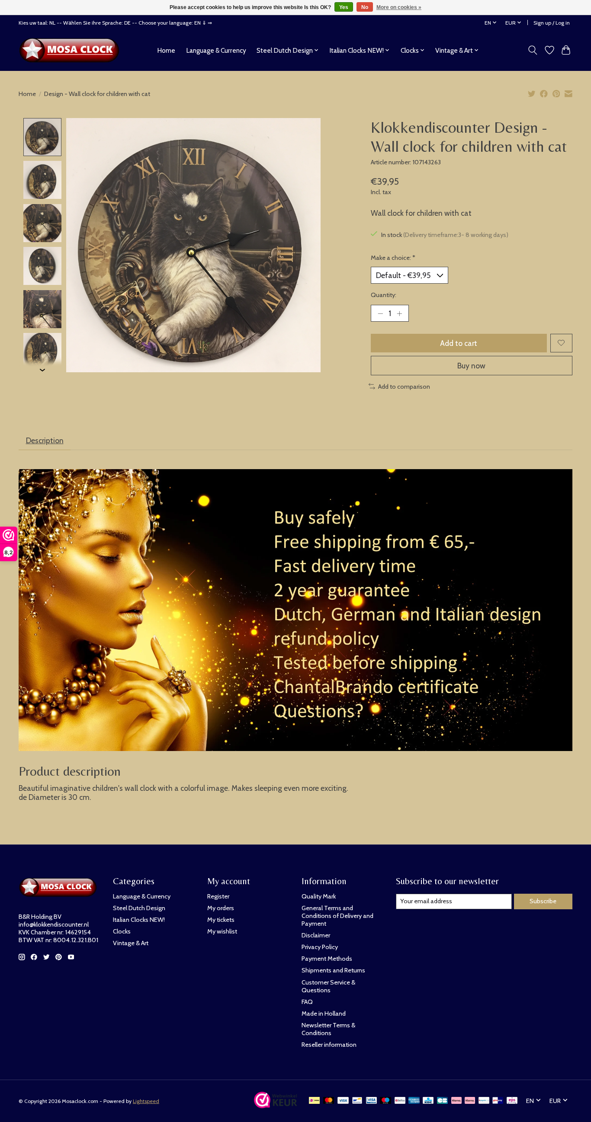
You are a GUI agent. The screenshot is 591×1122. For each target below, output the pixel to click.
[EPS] (512, 1101)
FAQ (307, 1002)
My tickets (220, 920)
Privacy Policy (320, 947)
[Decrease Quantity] (380, 313)
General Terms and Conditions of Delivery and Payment (337, 915)
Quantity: (383, 295)
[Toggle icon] (533, 50)
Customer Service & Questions (328, 986)
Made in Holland (324, 1013)
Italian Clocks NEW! (139, 920)
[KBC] (428, 1101)
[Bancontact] (357, 1101)
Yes (343, 7)
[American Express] (414, 1101)
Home (166, 50)
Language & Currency (216, 50)
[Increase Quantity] (399, 313)
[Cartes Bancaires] (442, 1101)
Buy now (471, 365)
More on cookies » (398, 7)
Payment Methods (327, 958)
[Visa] (343, 1101)
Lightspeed (146, 1101)
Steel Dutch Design (139, 908)
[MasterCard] (328, 1101)
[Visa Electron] (371, 1101)
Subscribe (543, 901)
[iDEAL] (314, 1101)
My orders (220, 908)
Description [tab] (45, 440)
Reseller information (329, 1044)
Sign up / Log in (551, 22)
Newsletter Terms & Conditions (328, 1029)
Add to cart (458, 343)
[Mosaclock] (72, 50)
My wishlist (222, 931)
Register (218, 896)
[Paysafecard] (484, 1101)
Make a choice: (393, 258)
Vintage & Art (130, 943)
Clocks (122, 931)
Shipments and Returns (333, 970)
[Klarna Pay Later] (456, 1101)
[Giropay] (497, 1101)
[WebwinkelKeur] (275, 1105)
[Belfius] (400, 1101)
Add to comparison (404, 386)
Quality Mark (319, 896)
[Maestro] (385, 1101)
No (364, 7)
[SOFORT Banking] (470, 1101)
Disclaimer (316, 935)
